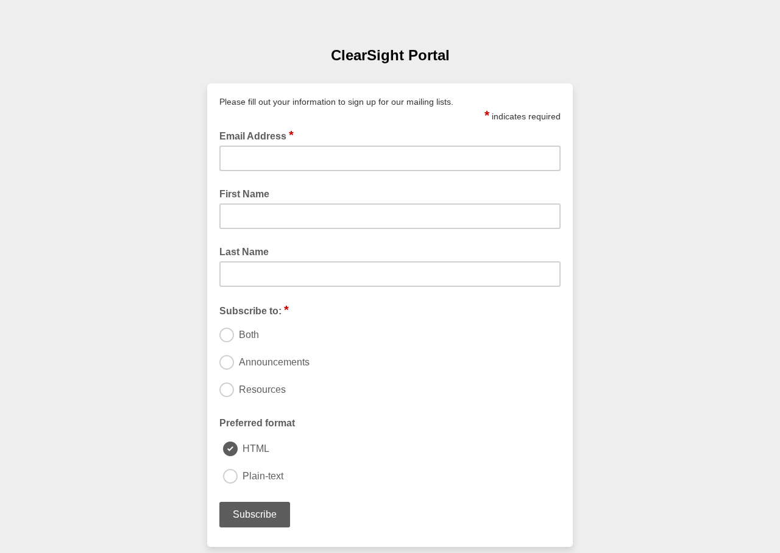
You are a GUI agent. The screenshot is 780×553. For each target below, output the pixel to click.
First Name (244, 194)
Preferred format (257, 423)
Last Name (244, 252)
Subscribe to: (254, 310)
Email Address (256, 135)
